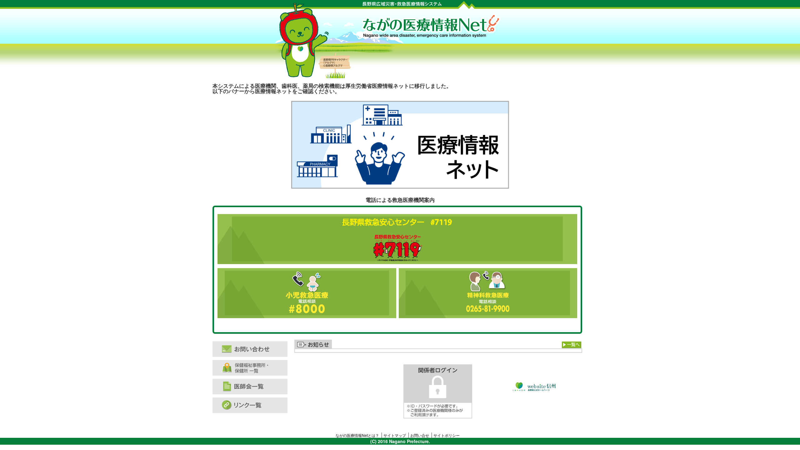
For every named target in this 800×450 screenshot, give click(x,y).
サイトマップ (394, 435)
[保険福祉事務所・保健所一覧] (253, 368)
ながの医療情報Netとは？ (357, 435)
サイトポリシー (446, 435)
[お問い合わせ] (253, 349)
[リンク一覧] (253, 405)
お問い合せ (419, 435)
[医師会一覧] (253, 386)
